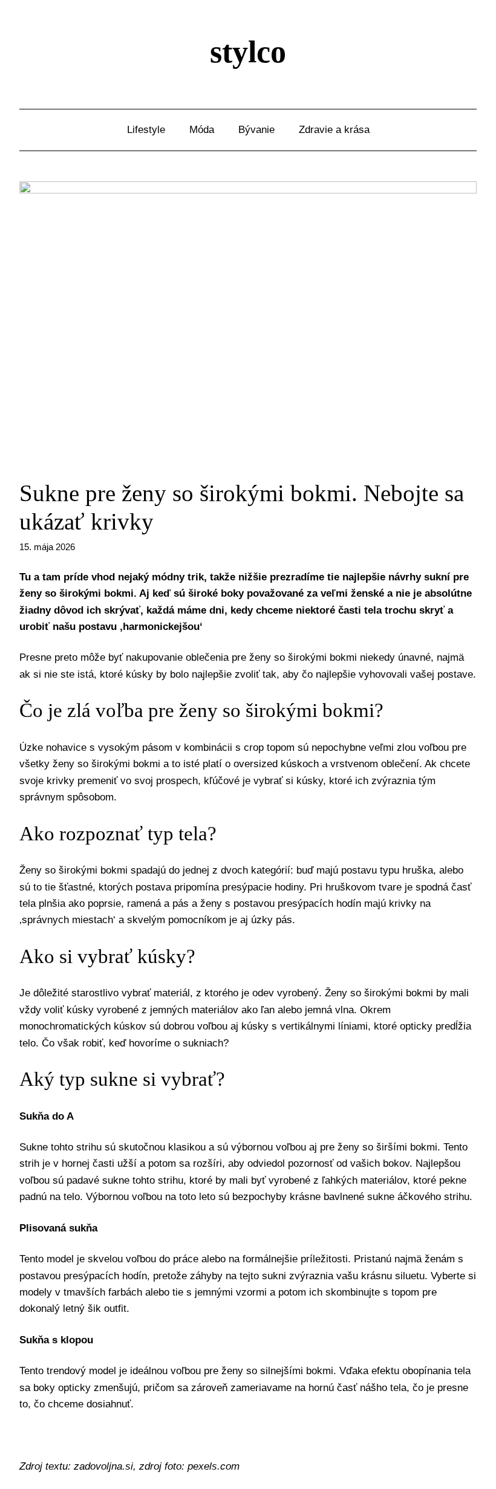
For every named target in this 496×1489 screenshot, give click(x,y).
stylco (248, 51)
